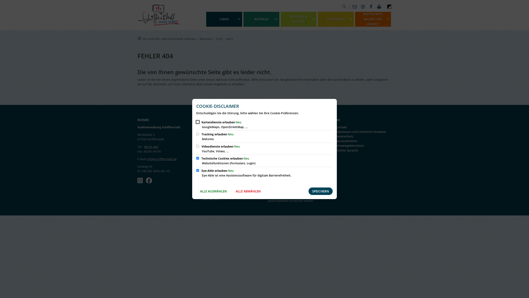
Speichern (320, 191)
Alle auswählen (213, 191)
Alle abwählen (248, 191)
